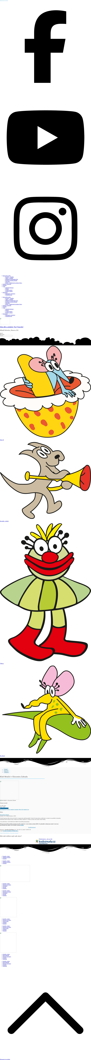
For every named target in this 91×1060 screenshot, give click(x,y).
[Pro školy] (45, 753)
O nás (4, 286)
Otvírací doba (5, 921)
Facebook (5, 959)
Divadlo (4, 887)
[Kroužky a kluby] (45, 518)
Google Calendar (10, 809)
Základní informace (9, 287)
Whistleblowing (8, 294)
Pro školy (2, 756)
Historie (7, 288)
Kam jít (2, 440)
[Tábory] (45, 660)
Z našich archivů (8, 290)
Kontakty (5, 285)
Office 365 (20, 809)
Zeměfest (5, 922)
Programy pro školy (7, 884)
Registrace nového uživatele (11, 280)
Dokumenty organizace (10, 293)
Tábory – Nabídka (9, 278)
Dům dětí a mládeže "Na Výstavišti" (12, 327)
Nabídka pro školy (6, 857)
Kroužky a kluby (4, 521)
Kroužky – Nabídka (9, 277)
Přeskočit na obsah (4, 0)
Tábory (2, 663)
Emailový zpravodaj (7, 284)
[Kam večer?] (45, 839)
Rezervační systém (7, 275)
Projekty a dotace (9, 291)
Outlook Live (26, 809)
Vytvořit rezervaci (32, 827)
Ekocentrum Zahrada (4, 814)
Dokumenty (5, 292)
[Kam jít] (45, 437)
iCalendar (16, 809)
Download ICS (3, 809)
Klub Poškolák (6, 955)
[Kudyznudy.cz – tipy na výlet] (45, 843)
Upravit (9, 833)
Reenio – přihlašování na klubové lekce (13, 283)
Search (1, 333)
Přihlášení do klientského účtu (11, 279)
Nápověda (7, 281)
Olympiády (5, 886)
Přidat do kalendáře (4, 808)
